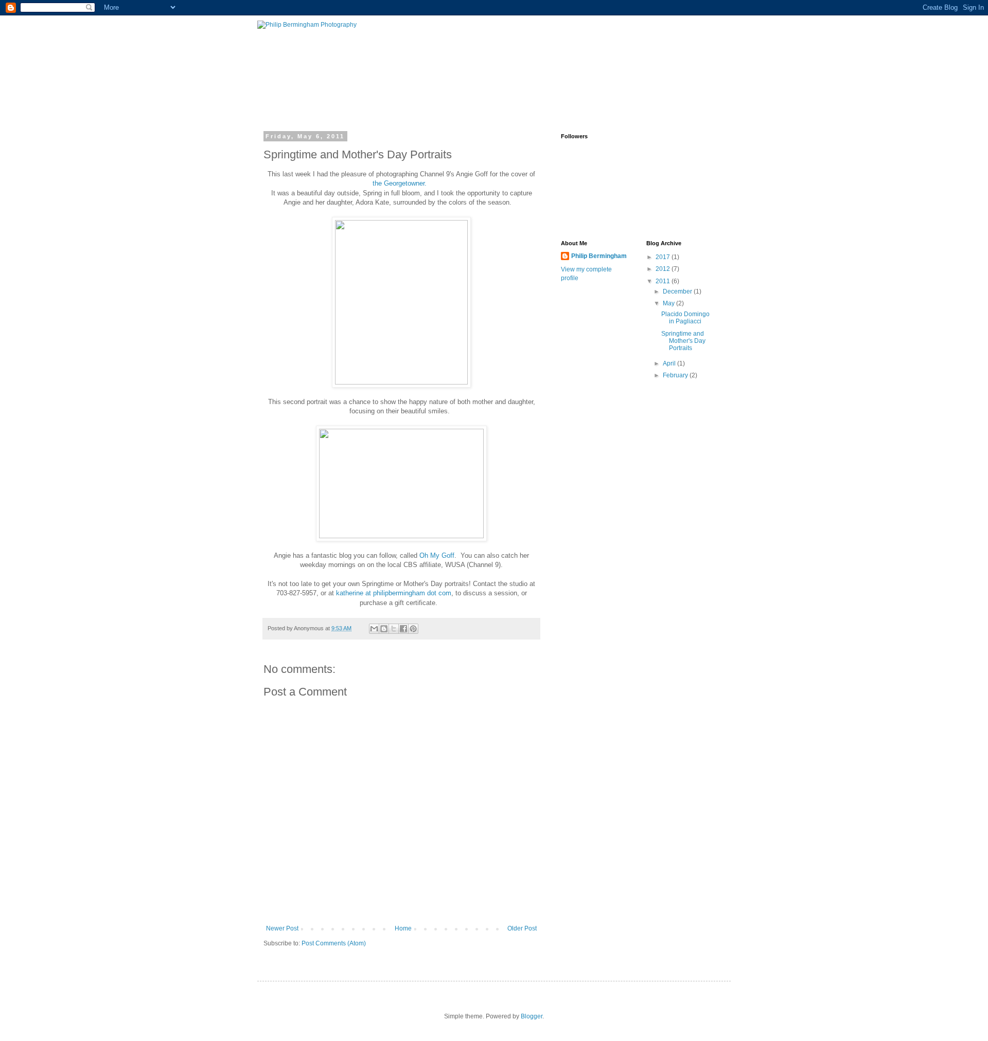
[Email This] (374, 629)
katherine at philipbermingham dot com (393, 593)
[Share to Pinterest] (413, 629)
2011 (664, 281)
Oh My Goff (436, 555)
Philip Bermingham (599, 256)
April (670, 363)
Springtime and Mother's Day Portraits (683, 341)
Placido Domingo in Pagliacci (685, 318)
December (678, 291)
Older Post (522, 928)
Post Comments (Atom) (334, 943)
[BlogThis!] (384, 629)
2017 (664, 257)
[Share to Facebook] (403, 629)
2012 (664, 268)
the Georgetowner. (401, 183)
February (676, 375)
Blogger (531, 1016)
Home (403, 928)
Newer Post (282, 928)
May (669, 303)
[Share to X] (394, 629)
